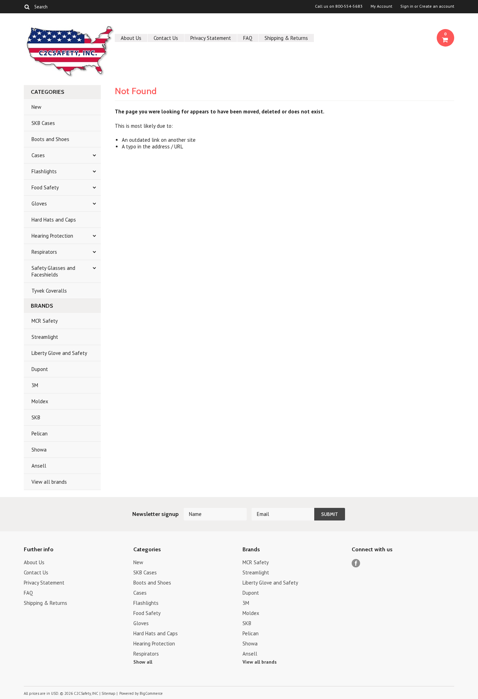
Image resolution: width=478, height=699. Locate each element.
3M (34, 385)
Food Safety (45, 187)
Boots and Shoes (50, 139)
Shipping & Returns (286, 38)
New (36, 107)
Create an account (436, 6)
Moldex (39, 401)
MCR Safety (44, 320)
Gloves (39, 203)
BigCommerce (151, 693)
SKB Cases (43, 123)
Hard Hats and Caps (53, 219)
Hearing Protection (52, 235)
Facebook (356, 563)
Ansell (38, 465)
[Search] (27, 7)
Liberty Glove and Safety (59, 353)
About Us (131, 38)
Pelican (39, 433)
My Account (381, 6)
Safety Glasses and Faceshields (53, 271)
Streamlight (44, 337)
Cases (38, 155)
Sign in (406, 6)
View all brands (49, 481)
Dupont (39, 369)
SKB (35, 417)
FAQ (247, 38)
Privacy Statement (210, 38)
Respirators (44, 252)
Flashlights (44, 171)
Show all (142, 662)
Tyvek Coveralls (49, 290)
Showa (39, 449)
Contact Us (166, 38)
